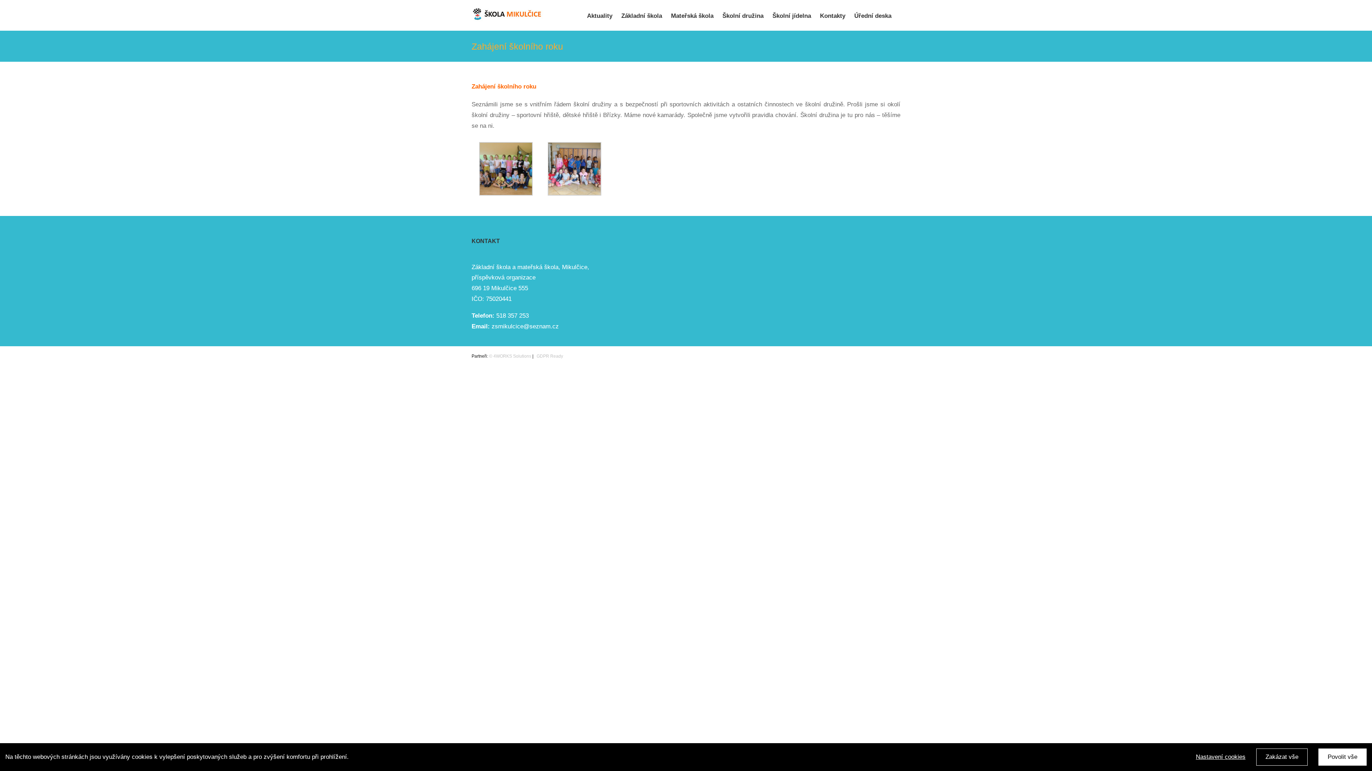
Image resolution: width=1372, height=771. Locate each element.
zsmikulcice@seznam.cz (525, 326)
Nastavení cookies (1221, 757)
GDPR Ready (549, 356)
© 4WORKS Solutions (510, 356)
